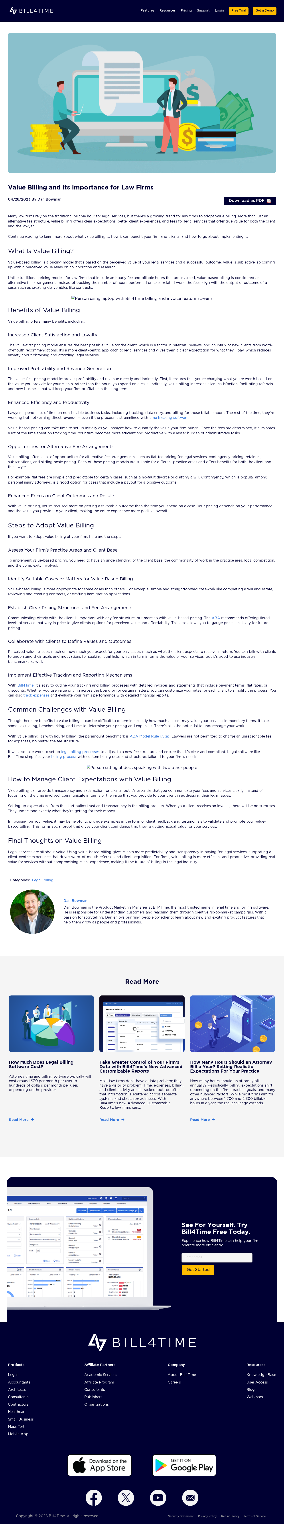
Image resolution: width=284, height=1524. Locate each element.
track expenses (36, 695)
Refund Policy (230, 1516)
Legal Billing (42, 880)
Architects (17, 1389)
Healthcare (17, 1412)
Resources (168, 10)
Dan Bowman (75, 901)
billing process (63, 757)
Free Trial (238, 10)
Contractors (18, 1404)
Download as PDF (246, 201)
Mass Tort (16, 1426)
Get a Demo (265, 10)
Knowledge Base (261, 1375)
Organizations (96, 1404)
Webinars (255, 1397)
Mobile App (18, 1434)
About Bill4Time (182, 1375)
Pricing (186, 10)
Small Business (21, 1419)
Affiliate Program (99, 1382)
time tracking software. (168, 418)
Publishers (93, 1397)
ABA (215, 618)
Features (147, 10)
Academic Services (100, 1375)
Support (203, 10)
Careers (174, 1382)
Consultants (18, 1397)
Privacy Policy (207, 1516)
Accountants (19, 1382)
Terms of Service (255, 1516)
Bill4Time (26, 685)
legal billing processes (80, 752)
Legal (13, 1375)
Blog (251, 1389)
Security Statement (181, 1516)
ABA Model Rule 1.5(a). (149, 736)
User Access (257, 1382)
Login (219, 10)
